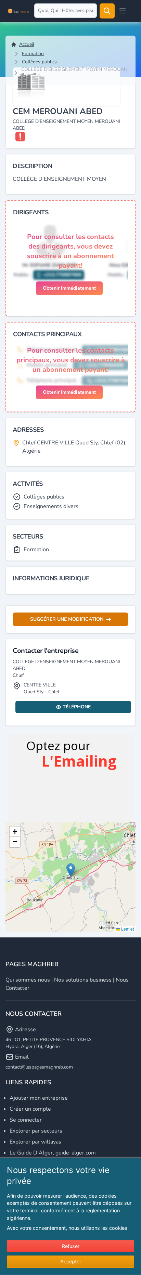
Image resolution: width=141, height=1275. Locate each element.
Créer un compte (30, 1109)
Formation (33, 53)
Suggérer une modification (66, 619)
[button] (70, 870)
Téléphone (77, 707)
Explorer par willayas (35, 1142)
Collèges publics (39, 62)
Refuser (70, 1246)
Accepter (70, 1261)
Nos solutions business (83, 980)
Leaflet (127, 929)
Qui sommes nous (27, 980)
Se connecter (26, 1120)
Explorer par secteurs (36, 1131)
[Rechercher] (107, 10)
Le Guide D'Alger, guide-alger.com (53, 1153)
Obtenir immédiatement (69, 288)
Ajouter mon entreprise (39, 1098)
